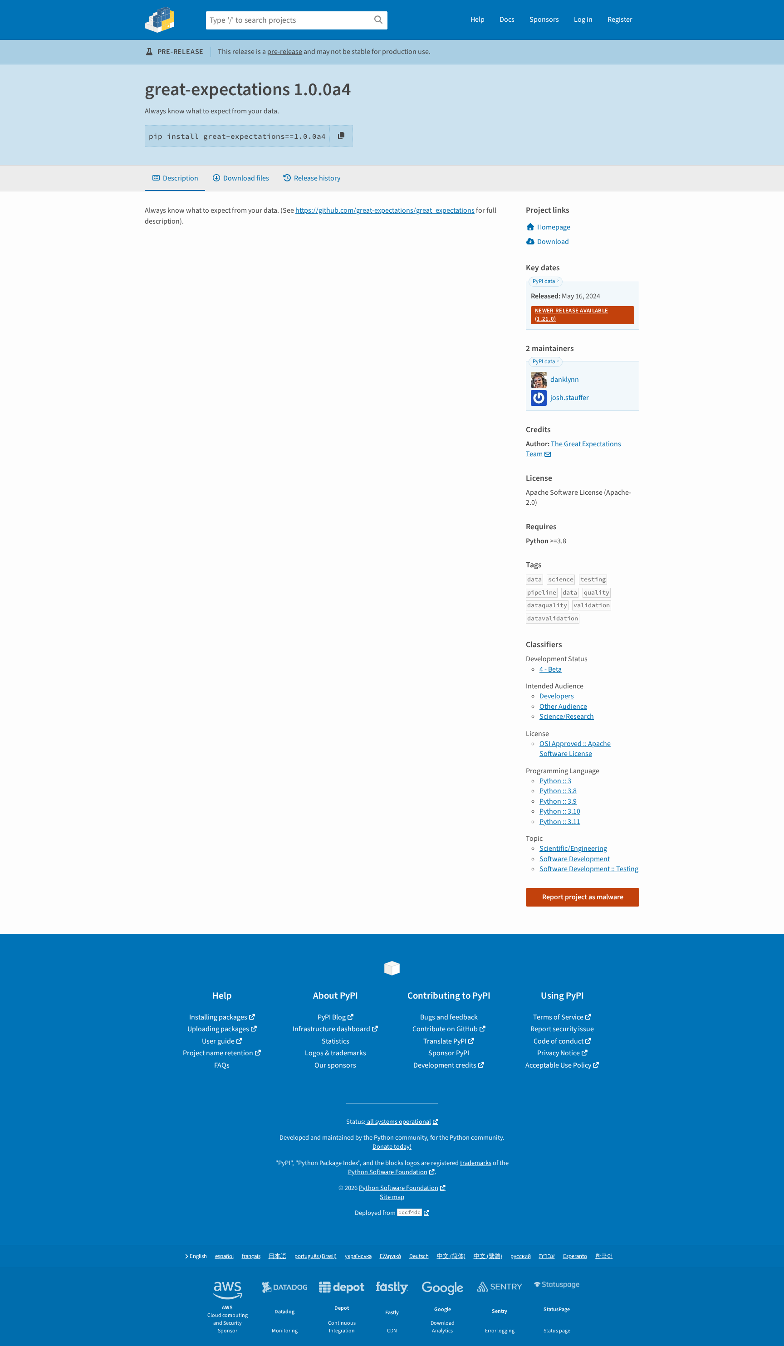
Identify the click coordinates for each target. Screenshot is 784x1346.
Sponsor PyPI (448, 1053)
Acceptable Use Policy (558, 1065)
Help (477, 19)
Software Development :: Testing (588, 869)
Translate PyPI (444, 1041)
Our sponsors (335, 1065)
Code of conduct (558, 1041)
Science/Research (566, 717)
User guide (218, 1041)
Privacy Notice (558, 1053)
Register (620, 19)
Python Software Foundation (387, 1172)
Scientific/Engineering (573, 848)
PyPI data (544, 281)
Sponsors (544, 19)
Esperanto (575, 1256)
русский (520, 1256)
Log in (583, 19)
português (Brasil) (315, 1256)
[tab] (175, 178)
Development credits (444, 1065)
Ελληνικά (390, 1256)
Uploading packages (218, 1029)
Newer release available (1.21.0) (571, 315)
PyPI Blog (332, 1017)
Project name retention (218, 1053)
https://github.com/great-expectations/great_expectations (385, 210)
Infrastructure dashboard (331, 1029)
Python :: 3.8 (558, 791)
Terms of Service (558, 1017)
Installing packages (218, 1017)
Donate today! (392, 1146)
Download (553, 242)
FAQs (222, 1065)
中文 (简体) (451, 1256)
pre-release (284, 52)
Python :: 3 (555, 781)
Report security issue (562, 1029)
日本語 (277, 1256)
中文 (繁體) (488, 1256)
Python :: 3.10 (559, 811)
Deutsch (419, 1256)
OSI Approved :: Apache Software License (575, 749)
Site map (392, 1197)
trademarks (475, 1163)
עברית (547, 1256)
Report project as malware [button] (582, 897)
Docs (507, 19)
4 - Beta (550, 669)
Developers (556, 696)
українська (358, 1256)
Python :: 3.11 (559, 822)
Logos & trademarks (335, 1053)
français (251, 1256)
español (224, 1256)
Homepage (553, 227)
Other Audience (563, 707)
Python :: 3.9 (558, 801)
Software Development (574, 859)
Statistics (335, 1041)
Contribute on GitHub (445, 1029)
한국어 (604, 1256)
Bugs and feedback (449, 1017)
